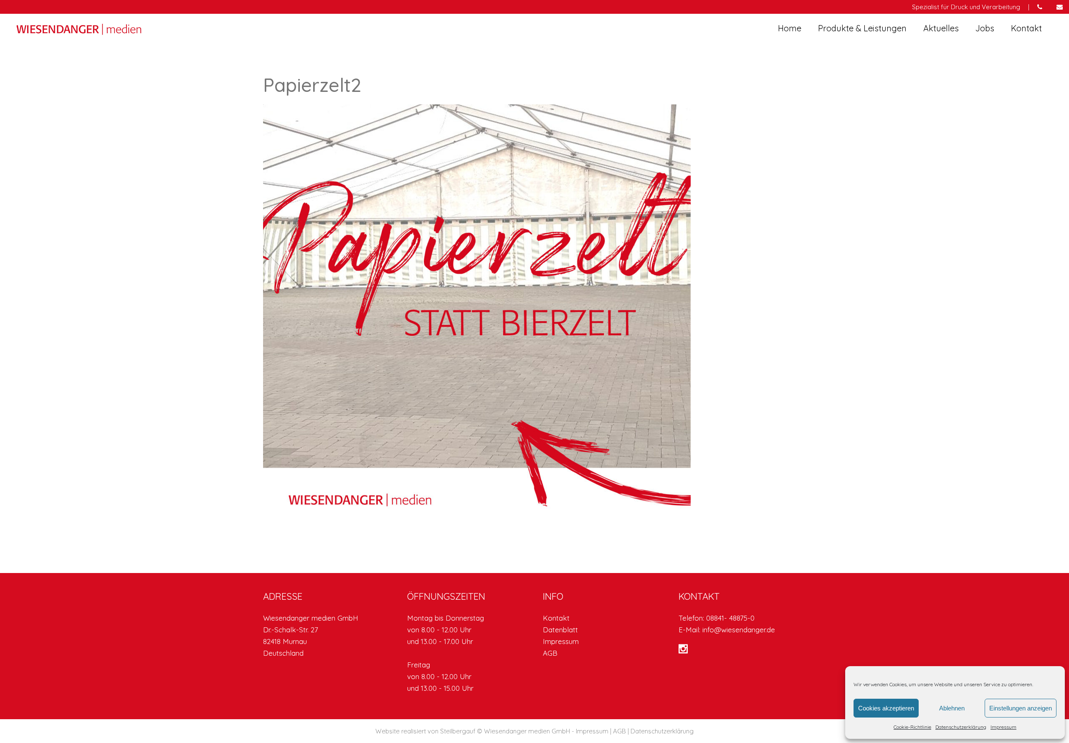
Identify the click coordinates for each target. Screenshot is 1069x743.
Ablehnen (952, 708)
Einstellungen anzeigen (1020, 708)
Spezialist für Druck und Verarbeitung (966, 7)
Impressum (1003, 727)
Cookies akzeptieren (886, 708)
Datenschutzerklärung (960, 727)
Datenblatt (560, 629)
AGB (550, 653)
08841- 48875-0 (730, 618)
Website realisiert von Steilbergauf (426, 731)
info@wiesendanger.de (738, 629)
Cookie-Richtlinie (912, 727)
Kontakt (556, 618)
